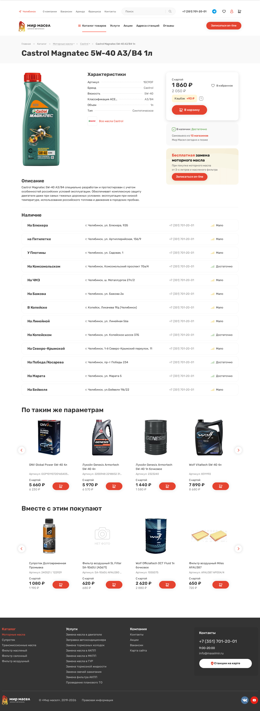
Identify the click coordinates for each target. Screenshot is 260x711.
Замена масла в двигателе (84, 634)
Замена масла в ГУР (79, 661)
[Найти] (170, 11)
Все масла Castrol (111, 121)
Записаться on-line (223, 25)
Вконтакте (245, 700)
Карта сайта (138, 650)
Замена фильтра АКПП (81, 677)
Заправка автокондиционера (86, 640)
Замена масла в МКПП (81, 656)
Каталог (9, 629)
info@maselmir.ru (211, 653)
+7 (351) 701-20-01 (194, 11)
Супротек (8, 640)
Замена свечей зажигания (83, 672)
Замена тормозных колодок (85, 645)
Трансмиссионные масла (19, 645)
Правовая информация (97, 700)
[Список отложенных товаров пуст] (224, 11)
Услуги (71, 629)
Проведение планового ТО (84, 682)
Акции (134, 640)
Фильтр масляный (14, 650)
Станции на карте (227, 663)
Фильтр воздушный (15, 661)
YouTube (254, 700)
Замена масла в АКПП (81, 650)
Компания (138, 629)
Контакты (137, 634)
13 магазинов (199, 135)
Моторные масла (13, 634)
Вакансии (136, 645)
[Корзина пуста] (239, 11)
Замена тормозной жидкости (86, 666)
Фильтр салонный (14, 656)
